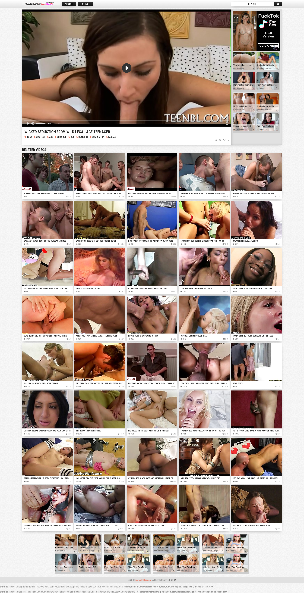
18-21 (29, 137)
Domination (98, 137)
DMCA (173, 580)
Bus (72, 137)
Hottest (85, 4)
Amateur (40, 137)
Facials (112, 137)
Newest (69, 4)
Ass (51, 137)
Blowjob (61, 137)
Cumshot (83, 137)
